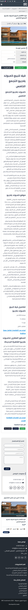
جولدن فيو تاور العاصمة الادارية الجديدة (16, 575)
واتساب (19, 67)
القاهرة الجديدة (20, 516)
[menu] (1, 4)
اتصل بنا (6, 67)
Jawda (17, 604)
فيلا (4, 503)
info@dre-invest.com (15, 482)
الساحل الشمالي (22, 586)
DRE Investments (5, 600)
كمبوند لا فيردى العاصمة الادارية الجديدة (16, 568)
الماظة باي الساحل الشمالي (19, 570)
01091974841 (17, 479)
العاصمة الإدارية (23, 584)
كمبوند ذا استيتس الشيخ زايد (19, 573)
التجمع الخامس (23, 591)
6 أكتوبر (25, 595)
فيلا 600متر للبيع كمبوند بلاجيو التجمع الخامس (16, 520)
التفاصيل (6, 532)
